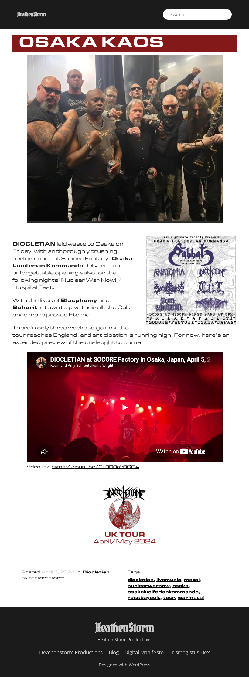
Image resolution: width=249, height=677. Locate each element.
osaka (180, 586)
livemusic (168, 580)
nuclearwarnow (149, 586)
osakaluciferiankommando (163, 592)
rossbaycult (144, 598)
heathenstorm (46, 578)
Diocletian (96, 572)
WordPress (139, 665)
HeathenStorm (31, 14)
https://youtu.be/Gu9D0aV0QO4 (95, 467)
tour (169, 598)
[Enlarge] (229, 243)
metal (192, 580)
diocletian (141, 580)
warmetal (191, 598)
